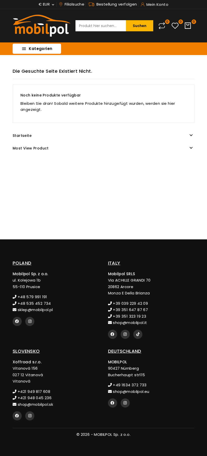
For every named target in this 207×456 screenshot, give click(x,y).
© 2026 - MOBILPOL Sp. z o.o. (103, 434)
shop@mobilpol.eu (130, 391)
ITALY (114, 263)
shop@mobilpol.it (129, 322)
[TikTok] (137, 334)
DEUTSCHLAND (124, 351)
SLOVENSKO (26, 351)
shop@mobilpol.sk (34, 404)
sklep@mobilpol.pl (34, 309)
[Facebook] (17, 321)
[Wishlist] (175, 25)
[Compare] (161, 25)
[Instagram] (29, 321)
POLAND (22, 263)
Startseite (22, 135)
